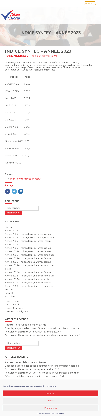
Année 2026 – (12, 230)
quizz (8, 269)
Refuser (50, 400)
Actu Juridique (15, 308)
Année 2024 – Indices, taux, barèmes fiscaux (28, 258)
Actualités (10, 296)
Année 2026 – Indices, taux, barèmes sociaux (28, 234)
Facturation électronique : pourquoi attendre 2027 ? (33, 332)
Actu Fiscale (13, 301)
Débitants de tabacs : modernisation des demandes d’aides (35, 376)
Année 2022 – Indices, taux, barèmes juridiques (29, 275)
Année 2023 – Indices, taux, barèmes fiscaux (28, 282)
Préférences (50, 408)
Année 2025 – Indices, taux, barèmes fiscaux (28, 251)
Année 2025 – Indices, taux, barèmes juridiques (29, 255)
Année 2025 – (12, 244)
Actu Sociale (13, 304)
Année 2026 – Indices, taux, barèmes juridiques (29, 237)
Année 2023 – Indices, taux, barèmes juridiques (29, 286)
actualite (9, 293)
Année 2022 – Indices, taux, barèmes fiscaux (28, 272)
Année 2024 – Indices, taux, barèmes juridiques (29, 265)
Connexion (89, 3)
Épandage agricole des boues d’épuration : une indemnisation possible (42, 328)
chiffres (9, 289)
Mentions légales (43, 413)
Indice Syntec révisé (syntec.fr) (26, 179)
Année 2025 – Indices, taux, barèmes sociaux (28, 248)
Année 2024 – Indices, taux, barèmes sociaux (28, 262)
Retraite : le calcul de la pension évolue (25, 325)
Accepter (50, 393)
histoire (9, 227)
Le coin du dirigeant (17, 311)
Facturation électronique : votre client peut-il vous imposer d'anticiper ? (42, 335)
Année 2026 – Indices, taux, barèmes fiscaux (28, 241)
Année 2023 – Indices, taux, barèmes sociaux (28, 279)
